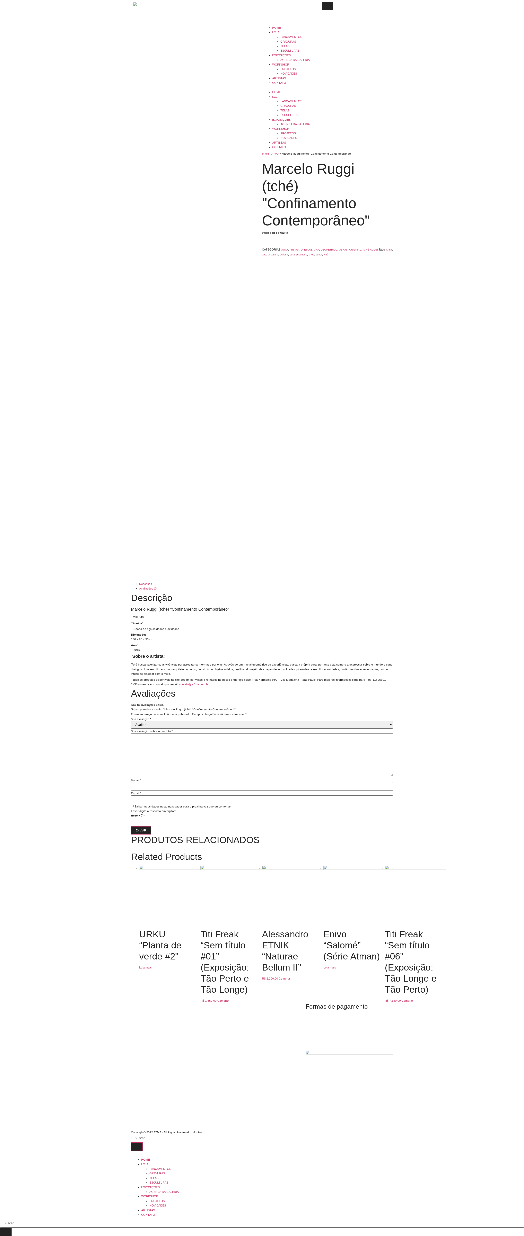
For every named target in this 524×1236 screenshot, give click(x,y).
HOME (276, 27)
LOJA (275, 32)
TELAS (284, 46)
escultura (273, 254)
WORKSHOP (280, 64)
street (319, 254)
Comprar (223, 1000)
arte (264, 254)
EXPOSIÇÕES (281, 55)
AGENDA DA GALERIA (295, 59)
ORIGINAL (355, 249)
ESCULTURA (311, 249)
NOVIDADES (288, 73)
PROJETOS (288, 69)
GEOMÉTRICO (329, 249)
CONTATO (279, 82)
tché (326, 254)
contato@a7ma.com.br (194, 684)
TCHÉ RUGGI (370, 249)
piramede (301, 254)
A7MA (275, 153)
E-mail (136, 793)
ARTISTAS (279, 78)
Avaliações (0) (148, 588)
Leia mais (145, 967)
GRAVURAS (288, 41)
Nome (136, 780)
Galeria (284, 254)
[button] (327, 87)
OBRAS (343, 249)
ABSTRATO (296, 249)
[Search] (137, 1146)
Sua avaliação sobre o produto (152, 731)
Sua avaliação (141, 719)
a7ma (389, 249)
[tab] (266, 584)
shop (311, 254)
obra (292, 254)
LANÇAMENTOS (291, 37)
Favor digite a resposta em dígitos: (153, 811)
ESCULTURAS (289, 50)
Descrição (145, 583)
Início (265, 153)
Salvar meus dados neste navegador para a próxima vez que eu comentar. (183, 806)
